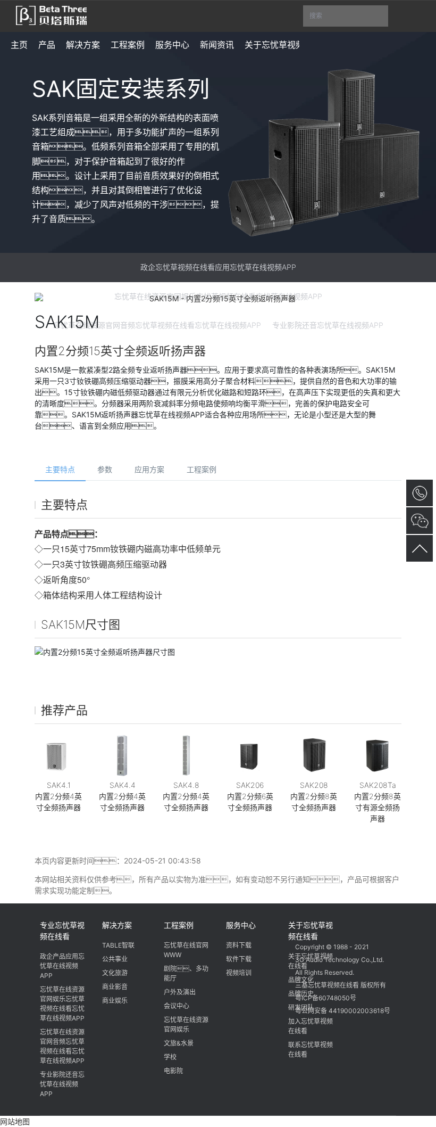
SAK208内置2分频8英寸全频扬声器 (313, 796)
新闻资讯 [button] (217, 44)
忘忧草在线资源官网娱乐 (186, 1024)
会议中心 (176, 1006)
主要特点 (60, 469)
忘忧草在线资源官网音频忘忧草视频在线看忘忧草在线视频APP (62, 1046)
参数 (104, 469)
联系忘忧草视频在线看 (310, 1049)
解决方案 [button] (83, 44)
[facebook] (346, 923)
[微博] (325, 923)
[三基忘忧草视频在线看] (51, 14)
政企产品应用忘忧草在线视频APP (62, 966)
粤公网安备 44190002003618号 (342, 1011)
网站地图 (15, 1121)
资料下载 (238, 945)
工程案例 (201, 469)
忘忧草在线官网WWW (186, 950)
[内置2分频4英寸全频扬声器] (58, 755)
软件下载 (238, 959)
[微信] (305, 923)
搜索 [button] (348, 19)
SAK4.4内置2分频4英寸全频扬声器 (122, 796)
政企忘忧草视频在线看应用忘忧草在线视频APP (218, 267)
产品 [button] (46, 44)
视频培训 (238, 973)
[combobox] (345, 16)
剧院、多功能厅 (186, 973)
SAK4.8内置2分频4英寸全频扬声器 (186, 796)
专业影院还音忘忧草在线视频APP (62, 1084)
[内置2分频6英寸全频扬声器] (250, 755)
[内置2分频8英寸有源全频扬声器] (377, 755)
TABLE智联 (118, 945)
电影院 (173, 1071)
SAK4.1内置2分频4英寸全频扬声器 (58, 796)
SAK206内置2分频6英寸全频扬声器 (250, 796)
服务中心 (241, 924)
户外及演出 (180, 992)
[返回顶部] (419, 548)
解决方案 (117, 924)
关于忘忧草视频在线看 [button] (287, 44)
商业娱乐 (115, 1001)
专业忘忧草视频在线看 (62, 930)
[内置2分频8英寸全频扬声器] (314, 755)
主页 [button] (19, 44)
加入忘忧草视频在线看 (310, 1026)
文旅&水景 (179, 1043)
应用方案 (149, 469)
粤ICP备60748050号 (325, 998)
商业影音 (115, 987)
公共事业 (115, 959)
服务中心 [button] (172, 44)
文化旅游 (115, 973)
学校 (170, 1057)
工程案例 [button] (128, 44)
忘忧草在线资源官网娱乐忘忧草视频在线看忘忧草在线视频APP (62, 1003)
